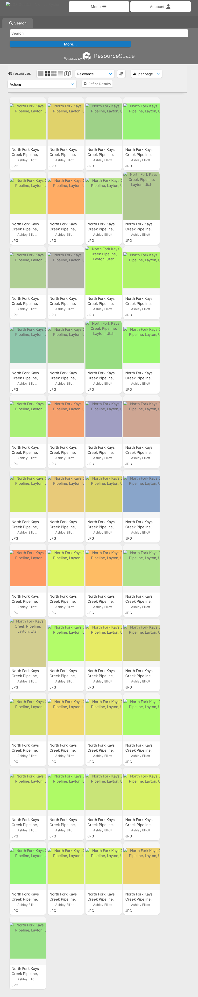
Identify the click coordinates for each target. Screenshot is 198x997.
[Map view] (67, 74)
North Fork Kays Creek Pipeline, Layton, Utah (25, 154)
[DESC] (121, 74)
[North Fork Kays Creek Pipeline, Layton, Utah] (28, 121)
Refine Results (99, 84)
